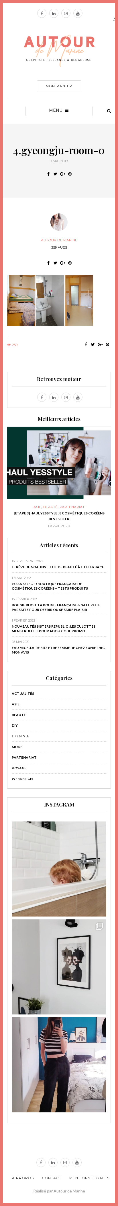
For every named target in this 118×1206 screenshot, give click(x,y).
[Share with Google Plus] (62, 174)
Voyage (19, 768)
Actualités (23, 693)
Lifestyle (20, 736)
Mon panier (59, 86)
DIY (90, 507)
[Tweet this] (55, 174)
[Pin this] (69, 174)
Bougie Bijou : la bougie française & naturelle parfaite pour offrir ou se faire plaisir (56, 607)
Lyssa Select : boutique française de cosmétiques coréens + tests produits (50, 586)
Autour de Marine (59, 240)
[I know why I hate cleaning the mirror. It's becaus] (59, 1064)
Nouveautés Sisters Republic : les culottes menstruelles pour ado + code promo (53, 628)
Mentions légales (89, 1178)
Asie (15, 704)
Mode (17, 747)
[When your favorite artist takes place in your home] (59, 966)
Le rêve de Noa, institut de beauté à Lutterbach (58, 567)
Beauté (19, 715)
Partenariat (24, 757)
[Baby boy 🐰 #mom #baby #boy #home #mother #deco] (59, 869)
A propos (23, 1178)
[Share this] (48, 174)
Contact (51, 1178)
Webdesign (22, 779)
